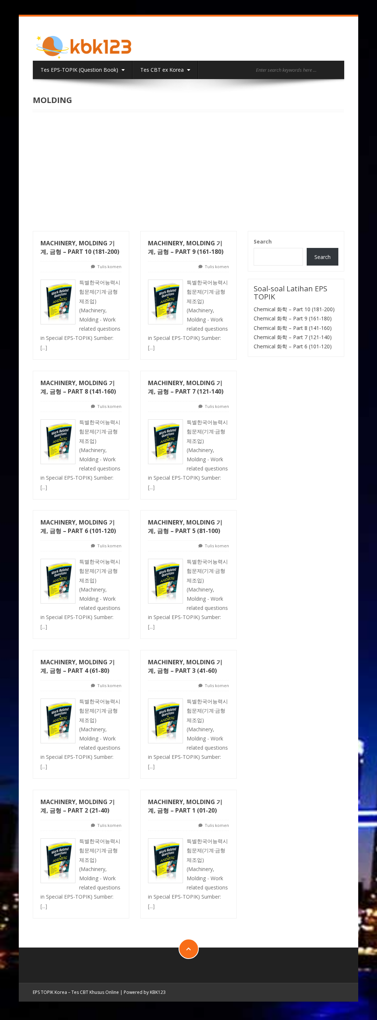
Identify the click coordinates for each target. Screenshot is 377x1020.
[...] (43, 347)
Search (263, 241)
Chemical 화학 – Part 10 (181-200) (294, 309)
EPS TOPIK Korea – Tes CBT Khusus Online (76, 992)
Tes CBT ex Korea (162, 69)
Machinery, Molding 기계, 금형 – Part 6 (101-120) (78, 526)
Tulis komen (109, 266)
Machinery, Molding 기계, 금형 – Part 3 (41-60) (185, 666)
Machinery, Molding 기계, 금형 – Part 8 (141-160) (78, 387)
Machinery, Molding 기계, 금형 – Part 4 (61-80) (77, 666)
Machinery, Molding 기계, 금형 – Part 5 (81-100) (185, 526)
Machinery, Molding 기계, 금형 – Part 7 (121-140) (185, 387)
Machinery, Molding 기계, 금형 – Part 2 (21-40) (77, 806)
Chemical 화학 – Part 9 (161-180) (293, 318)
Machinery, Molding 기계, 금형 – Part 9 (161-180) (185, 247)
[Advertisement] (188, 175)
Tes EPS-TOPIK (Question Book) (80, 69)
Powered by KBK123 (145, 992)
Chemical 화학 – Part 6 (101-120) (293, 346)
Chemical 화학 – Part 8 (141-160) (293, 327)
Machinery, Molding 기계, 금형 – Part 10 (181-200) (79, 247)
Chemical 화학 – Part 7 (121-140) (293, 337)
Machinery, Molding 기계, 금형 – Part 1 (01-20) (185, 806)
